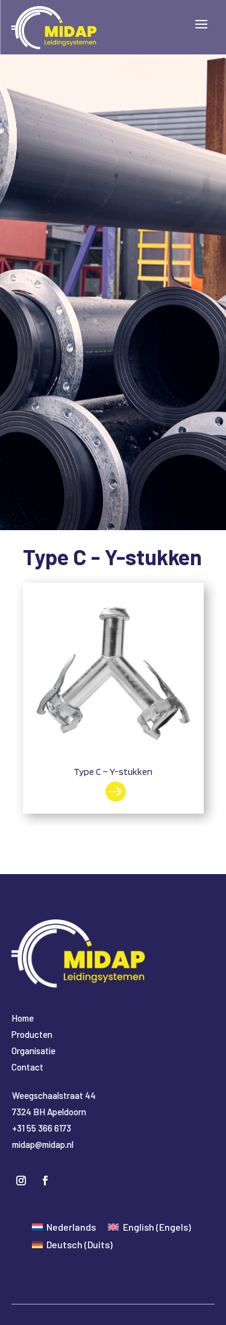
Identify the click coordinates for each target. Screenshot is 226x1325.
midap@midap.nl (43, 1144)
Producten (31, 1034)
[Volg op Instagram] (21, 1180)
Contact (27, 1066)
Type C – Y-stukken (113, 771)
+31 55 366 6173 (41, 1128)
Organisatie (33, 1050)
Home (22, 1017)
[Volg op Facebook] (45, 1180)
